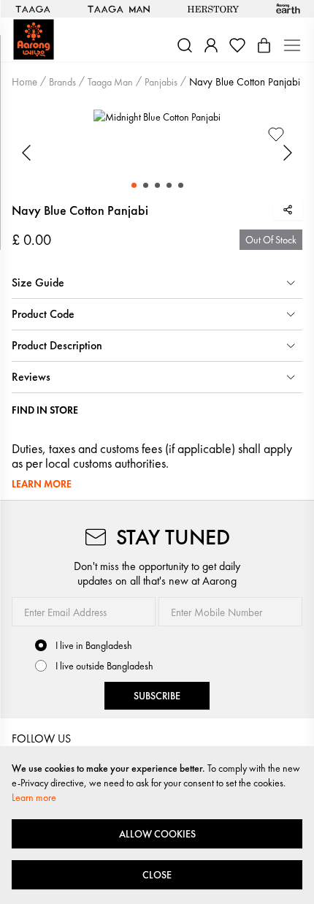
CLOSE (157, 874)
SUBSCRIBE (157, 695)
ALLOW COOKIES (157, 833)
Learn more (34, 797)
